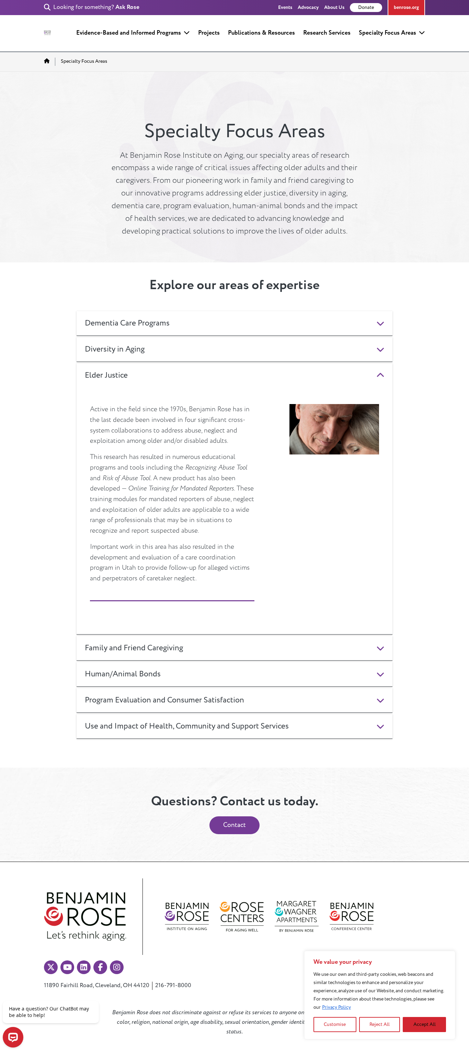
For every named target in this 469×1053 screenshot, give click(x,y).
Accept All (424, 1024)
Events (285, 7)
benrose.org (406, 7)
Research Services (327, 32)
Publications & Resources (261, 32)
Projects (209, 32)
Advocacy (308, 7)
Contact (234, 825)
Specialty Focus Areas (387, 32)
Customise (335, 1024)
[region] (379, 995)
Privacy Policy (336, 1007)
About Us (334, 7)
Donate (366, 7)
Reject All (379, 1024)
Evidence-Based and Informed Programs (128, 32)
